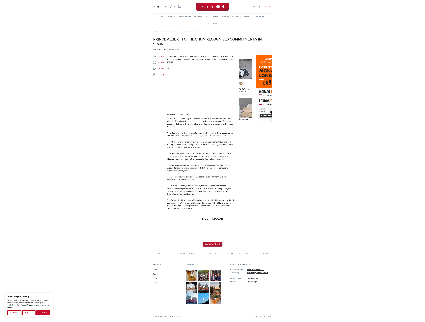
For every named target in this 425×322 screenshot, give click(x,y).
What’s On (236, 17)
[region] (28, 305)
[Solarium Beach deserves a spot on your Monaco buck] (203, 298)
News (162, 17)
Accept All (43, 313)
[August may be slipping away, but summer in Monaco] (191, 275)
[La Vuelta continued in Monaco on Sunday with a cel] (203, 275)
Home (155, 270)
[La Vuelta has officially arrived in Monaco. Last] (203, 287)
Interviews (212, 23)
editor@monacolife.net (255, 270)
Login (155, 278)
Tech (208, 17)
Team (155, 282)
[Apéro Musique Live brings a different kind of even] (191, 298)
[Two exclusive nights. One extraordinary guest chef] (191, 287)
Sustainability (185, 17)
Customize (14, 313)
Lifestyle (198, 17)
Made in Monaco (176, 316)
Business (171, 17)
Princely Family (259, 17)
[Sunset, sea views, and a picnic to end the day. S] (215, 287)
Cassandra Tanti (160, 49)
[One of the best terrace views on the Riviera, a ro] (215, 298)
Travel (216, 17)
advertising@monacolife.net (257, 273)
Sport (246, 17)
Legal (270, 316)
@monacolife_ (193, 265)
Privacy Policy (259, 316)
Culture (225, 17)
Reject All (29, 313)
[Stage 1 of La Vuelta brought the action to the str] (215, 275)
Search (155, 274)
